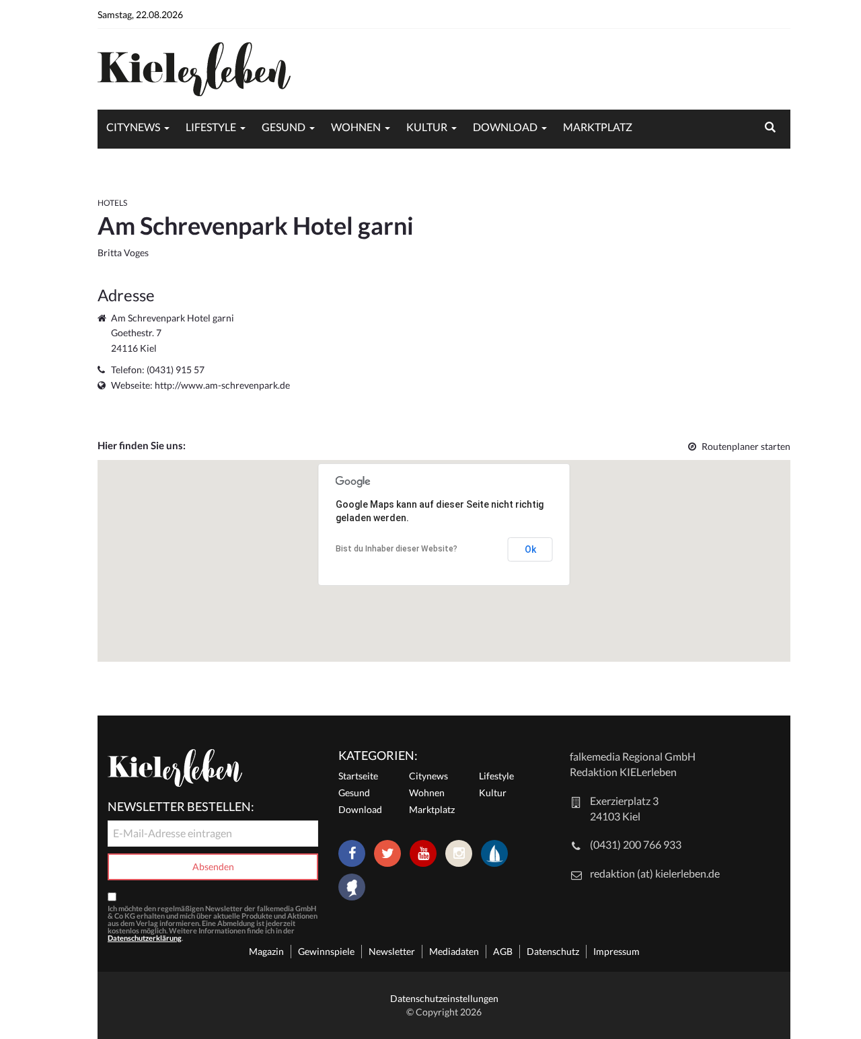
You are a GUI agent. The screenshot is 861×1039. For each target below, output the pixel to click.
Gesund (283, 126)
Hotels (112, 203)
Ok (530, 549)
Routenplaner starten (746, 446)
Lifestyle (211, 126)
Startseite (358, 775)
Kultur (426, 126)
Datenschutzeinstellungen (444, 998)
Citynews (133, 126)
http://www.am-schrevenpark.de (222, 385)
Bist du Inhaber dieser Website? (396, 548)
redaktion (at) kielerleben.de (655, 873)
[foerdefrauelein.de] (351, 888)
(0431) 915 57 (175, 369)
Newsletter (392, 951)
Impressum (616, 951)
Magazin (266, 951)
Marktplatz (597, 126)
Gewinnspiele (326, 951)
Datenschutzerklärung (145, 937)
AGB (503, 951)
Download (505, 126)
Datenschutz (553, 951)
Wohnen (356, 126)
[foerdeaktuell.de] (494, 853)
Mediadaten (454, 951)
